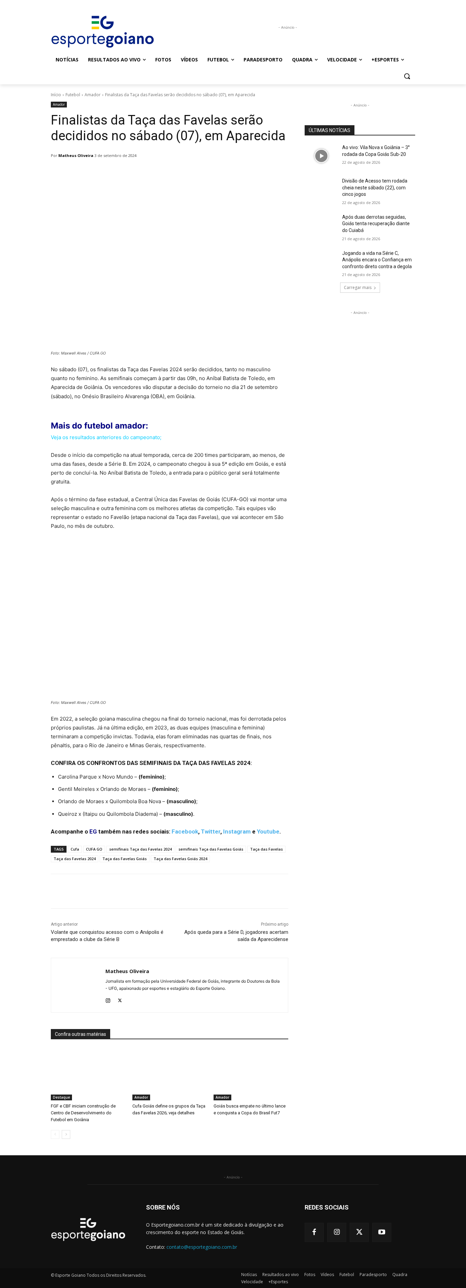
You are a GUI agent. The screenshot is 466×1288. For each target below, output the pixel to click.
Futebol (72, 95)
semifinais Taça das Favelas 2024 (140, 849)
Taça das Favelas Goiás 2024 (180, 858)
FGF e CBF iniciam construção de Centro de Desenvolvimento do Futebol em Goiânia (83, 1112)
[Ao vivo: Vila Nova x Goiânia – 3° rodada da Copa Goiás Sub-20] (321, 156)
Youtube (268, 831)
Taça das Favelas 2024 (75, 858)
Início (56, 95)
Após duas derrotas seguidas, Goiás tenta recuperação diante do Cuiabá (376, 223)
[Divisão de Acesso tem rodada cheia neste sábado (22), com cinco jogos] (321, 189)
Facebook (185, 831)
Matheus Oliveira (75, 155)
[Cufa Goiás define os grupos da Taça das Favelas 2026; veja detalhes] (169, 1074)
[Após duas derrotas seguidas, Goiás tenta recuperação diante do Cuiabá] (321, 225)
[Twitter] (119, 999)
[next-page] (66, 1134)
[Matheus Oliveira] (78, 985)
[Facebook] (314, 1232)
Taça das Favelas (266, 849)
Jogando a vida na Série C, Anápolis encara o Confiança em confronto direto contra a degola (377, 259)
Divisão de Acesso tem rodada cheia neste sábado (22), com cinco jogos (374, 187)
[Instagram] (108, 999)
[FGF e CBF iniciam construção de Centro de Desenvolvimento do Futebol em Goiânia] (88, 1074)
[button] (407, 76)
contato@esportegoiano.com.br (201, 1247)
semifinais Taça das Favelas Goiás (210, 849)
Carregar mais (358, 287)
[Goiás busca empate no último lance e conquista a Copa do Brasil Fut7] (251, 1074)
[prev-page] (55, 1134)
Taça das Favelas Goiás (124, 858)
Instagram (237, 831)
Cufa (75, 849)
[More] (226, 173)
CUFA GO (94, 849)
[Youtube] (381, 1232)
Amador (93, 95)
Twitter (210, 831)
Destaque (61, 1097)
